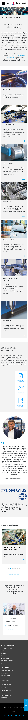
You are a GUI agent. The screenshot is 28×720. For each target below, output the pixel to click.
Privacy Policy (7, 707)
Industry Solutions (7, 17)
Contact (10, 630)
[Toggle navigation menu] (3, 3)
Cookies (14, 711)
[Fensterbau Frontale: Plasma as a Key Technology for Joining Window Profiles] (14, 536)
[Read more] (22, 560)
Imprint (15, 707)
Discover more (14, 574)
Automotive (17, 17)
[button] (8, 3)
